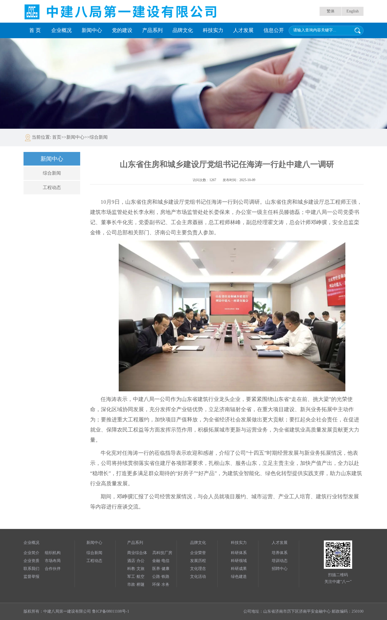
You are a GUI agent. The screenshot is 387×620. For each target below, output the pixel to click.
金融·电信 (160, 561)
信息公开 (273, 30)
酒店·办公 (135, 561)
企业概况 (61, 30)
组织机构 (53, 553)
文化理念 (198, 569)
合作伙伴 (53, 569)
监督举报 (31, 576)
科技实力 (213, 30)
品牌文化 (183, 30)
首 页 (35, 30)
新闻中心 (92, 30)
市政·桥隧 (135, 584)
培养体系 (280, 553)
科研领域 (239, 561)
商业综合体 (137, 553)
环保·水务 (160, 584)
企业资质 (31, 561)
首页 (56, 137)
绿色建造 (239, 576)
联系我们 (31, 569)
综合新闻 (52, 173)
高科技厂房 (162, 553)
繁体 (331, 11)
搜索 (357, 30)
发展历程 (198, 561)
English (352, 11)
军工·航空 (135, 576)
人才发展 (243, 30)
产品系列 (152, 30)
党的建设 (122, 30)
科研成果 (239, 569)
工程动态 (52, 187)
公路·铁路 (160, 576)
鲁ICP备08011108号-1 (110, 611)
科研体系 (239, 553)
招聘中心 (280, 569)
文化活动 (198, 576)
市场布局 (53, 561)
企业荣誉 (198, 553)
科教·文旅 (135, 569)
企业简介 (31, 553)
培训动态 (280, 561)
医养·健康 (160, 569)
